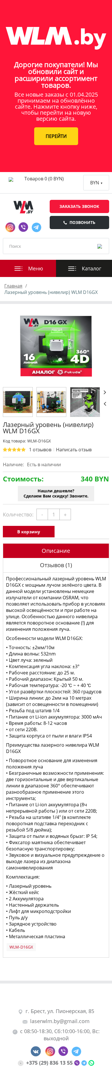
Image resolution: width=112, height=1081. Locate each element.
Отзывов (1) (56, 565)
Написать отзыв (74, 449)
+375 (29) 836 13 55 (50, 1062)
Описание (56, 551)
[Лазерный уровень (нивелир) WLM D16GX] (56, 346)
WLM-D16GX (21, 947)
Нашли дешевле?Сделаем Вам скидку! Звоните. (56, 493)
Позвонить (82, 222)
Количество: (18, 514)
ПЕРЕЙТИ (56, 136)
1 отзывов (40, 449)
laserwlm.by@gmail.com (60, 1021)
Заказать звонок (79, 206)
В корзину (28, 531)
